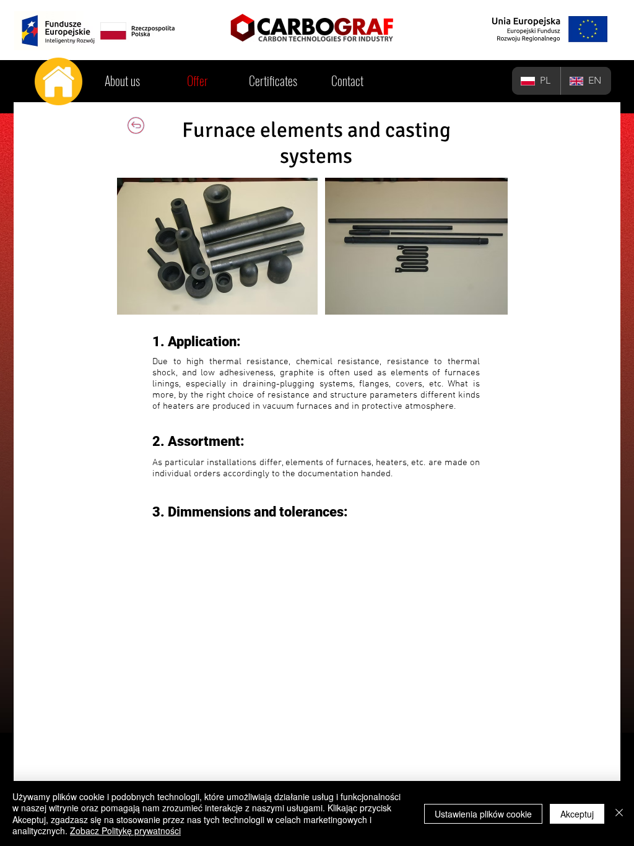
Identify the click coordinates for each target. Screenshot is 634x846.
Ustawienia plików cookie (483, 814)
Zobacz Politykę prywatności (125, 830)
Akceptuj (577, 814)
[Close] (619, 813)
